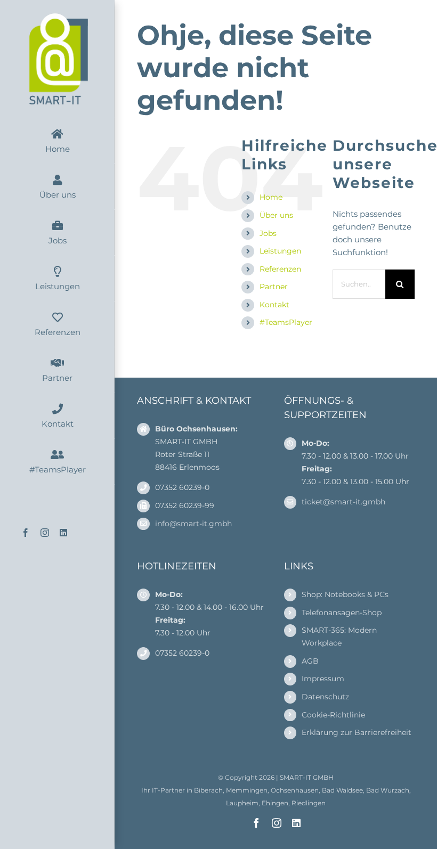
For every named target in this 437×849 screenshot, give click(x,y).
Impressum (323, 678)
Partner (274, 286)
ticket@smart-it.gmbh (343, 502)
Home (271, 197)
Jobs (268, 233)
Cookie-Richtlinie (333, 715)
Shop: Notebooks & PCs (345, 594)
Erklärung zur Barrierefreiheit (356, 732)
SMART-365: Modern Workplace (339, 636)
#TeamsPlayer (286, 322)
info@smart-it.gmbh (193, 523)
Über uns (276, 215)
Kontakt (274, 304)
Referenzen (280, 269)
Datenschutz (325, 696)
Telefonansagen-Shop (342, 612)
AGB (310, 661)
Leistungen (280, 251)
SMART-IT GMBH (307, 777)
